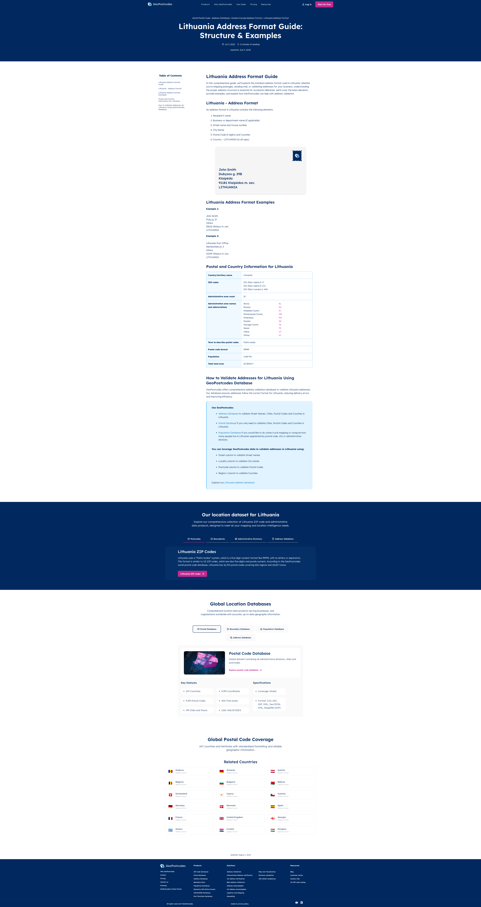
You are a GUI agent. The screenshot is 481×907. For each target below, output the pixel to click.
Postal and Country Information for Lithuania (169, 100)
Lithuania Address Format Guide (169, 83)
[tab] (194, 538)
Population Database (229, 432)
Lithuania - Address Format (170, 88)
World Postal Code (201, 18)
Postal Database (227, 423)
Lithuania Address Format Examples (169, 94)
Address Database (221, 18)
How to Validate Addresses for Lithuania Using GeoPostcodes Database (171, 107)
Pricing (253, 4)
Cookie (233, 904)
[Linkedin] (302, 903)
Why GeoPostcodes (223, 4)
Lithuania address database (239, 482)
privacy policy (243, 904)
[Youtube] (297, 903)
